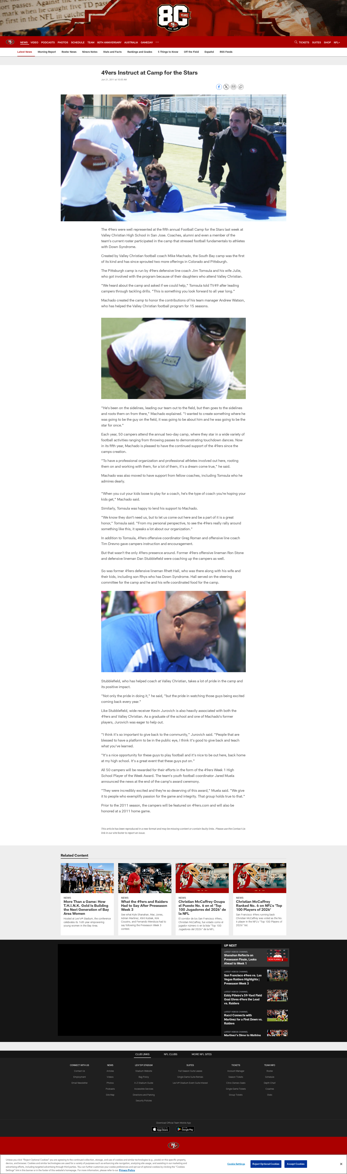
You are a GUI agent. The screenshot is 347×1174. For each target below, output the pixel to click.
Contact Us (79, 1071)
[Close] (341, 1164)
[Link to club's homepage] (10, 42)
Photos (110, 1083)
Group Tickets (236, 1094)
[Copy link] (241, 87)
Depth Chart (270, 1083)
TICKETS (236, 1065)
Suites (190, 1065)
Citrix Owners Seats (235, 1083)
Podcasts (110, 1088)
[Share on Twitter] (226, 88)
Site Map (110, 1094)
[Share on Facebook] (219, 88)
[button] (128, 990)
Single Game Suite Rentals (190, 1077)
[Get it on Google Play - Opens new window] (185, 1130)
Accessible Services (143, 1088)
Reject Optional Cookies (265, 1163)
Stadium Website (143, 1071)
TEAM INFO (269, 1065)
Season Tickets (235, 1077)
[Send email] (233, 88)
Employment (79, 1077)
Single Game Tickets (236, 1088)
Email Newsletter (80, 1083)
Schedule (269, 1077)
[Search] (296, 42)
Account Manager (235, 1071)
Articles (110, 1071)
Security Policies (144, 1100)
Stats (269, 1094)
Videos (110, 1077)
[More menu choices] (157, 42)
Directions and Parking (144, 1094)
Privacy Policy (127, 1170)
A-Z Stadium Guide (143, 1083)
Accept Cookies (296, 1163)
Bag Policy (144, 1077)
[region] (173, 1164)
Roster (270, 1071)
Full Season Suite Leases (190, 1071)
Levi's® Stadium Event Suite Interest (190, 1083)
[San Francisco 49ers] (173, 1146)
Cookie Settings (236, 1163)
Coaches (269, 1088)
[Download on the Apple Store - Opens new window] (160, 1129)
